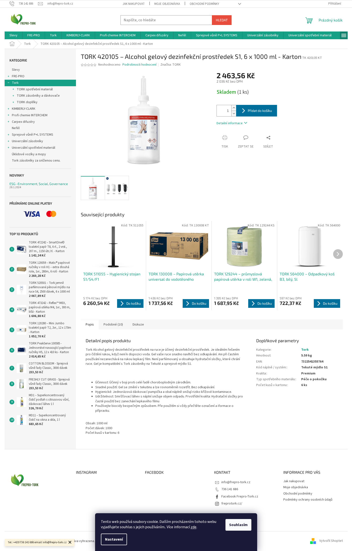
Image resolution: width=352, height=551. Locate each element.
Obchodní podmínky (204, 4)
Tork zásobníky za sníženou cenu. (36, 160)
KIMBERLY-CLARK (23, 108)
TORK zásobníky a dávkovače (38, 95)
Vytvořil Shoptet (331, 541)
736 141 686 (229, 489)
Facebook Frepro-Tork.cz (239, 496)
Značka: (170, 64)
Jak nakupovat (134, 4)
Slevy (16, 69)
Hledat (222, 20)
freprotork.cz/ (231, 503)
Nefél (16, 128)
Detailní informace (230, 123)
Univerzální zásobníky (27, 141)
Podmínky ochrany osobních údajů (307, 499)
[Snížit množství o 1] (233, 113)
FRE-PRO (18, 76)
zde (193, 527)
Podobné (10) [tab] (113, 324)
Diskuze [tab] (138, 324)
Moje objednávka (167, 4)
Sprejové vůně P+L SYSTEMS (32, 134)
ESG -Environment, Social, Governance (38, 184)
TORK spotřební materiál (35, 89)
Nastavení (114, 539)
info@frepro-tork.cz (235, 482)
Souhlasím (238, 525)
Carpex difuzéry (23, 121)
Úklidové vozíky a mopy (29, 154)
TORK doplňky (27, 102)
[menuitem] (13, 35)
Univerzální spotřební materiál (33, 147)
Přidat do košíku (260, 111)
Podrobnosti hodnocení (139, 64)
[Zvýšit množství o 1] (233, 108)
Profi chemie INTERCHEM (29, 115)
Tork (15, 82)
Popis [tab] (90, 324)
